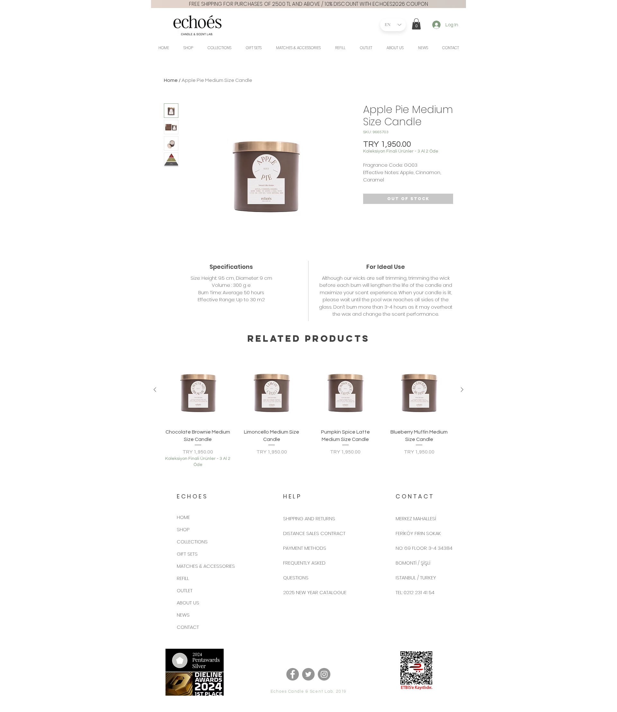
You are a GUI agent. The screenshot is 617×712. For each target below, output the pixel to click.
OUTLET (184, 590)
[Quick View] (198, 390)
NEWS (183, 614)
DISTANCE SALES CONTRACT (314, 533)
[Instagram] (324, 674)
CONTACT (188, 627)
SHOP (183, 529)
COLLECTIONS (192, 541)
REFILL (183, 578)
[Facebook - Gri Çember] (292, 674)
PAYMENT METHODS (304, 548)
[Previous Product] (155, 389)
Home (171, 80)
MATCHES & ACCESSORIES (206, 566)
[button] (416, 24)
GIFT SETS (187, 553)
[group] (308, 412)
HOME (183, 517)
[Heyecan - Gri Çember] (308, 674)
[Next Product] (462, 389)
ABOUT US (188, 602)
